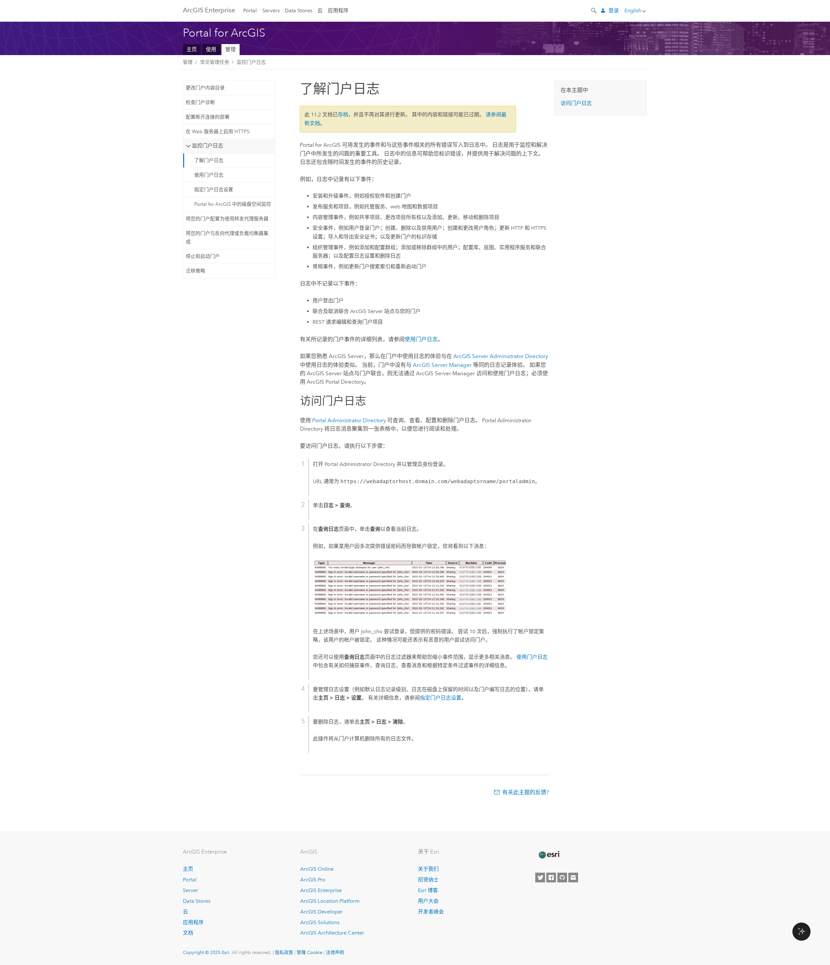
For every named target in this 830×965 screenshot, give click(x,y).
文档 (188, 933)
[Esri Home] (549, 855)
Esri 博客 (428, 890)
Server (190, 890)
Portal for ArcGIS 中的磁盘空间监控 (232, 204)
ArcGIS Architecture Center (332, 933)
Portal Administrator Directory (349, 420)
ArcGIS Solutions (319, 922)
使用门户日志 (208, 175)
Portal (250, 10)
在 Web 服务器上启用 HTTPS (217, 131)
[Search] (594, 10)
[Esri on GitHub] (562, 877)
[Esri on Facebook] (551, 877)
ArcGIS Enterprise (209, 10)
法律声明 (335, 952)
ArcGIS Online (317, 869)
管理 (230, 49)
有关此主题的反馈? (525, 792)
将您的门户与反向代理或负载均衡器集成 (227, 237)
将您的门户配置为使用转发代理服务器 (227, 219)
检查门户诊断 (200, 102)
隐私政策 (284, 952)
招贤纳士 (428, 880)
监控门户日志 (251, 62)
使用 (211, 49)
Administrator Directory (500, 356)
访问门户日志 (576, 103)
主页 (191, 49)
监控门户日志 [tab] (207, 146)
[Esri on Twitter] (540, 877)
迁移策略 (195, 271)
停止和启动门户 (203, 256)
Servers (271, 10)
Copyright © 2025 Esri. (207, 952)
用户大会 (428, 901)
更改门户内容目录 (205, 88)
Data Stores (298, 10)
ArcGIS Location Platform (330, 901)
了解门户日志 (208, 160)
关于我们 (428, 869)
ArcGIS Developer (321, 912)
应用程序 (338, 10)
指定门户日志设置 (213, 189)
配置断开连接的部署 (208, 117)
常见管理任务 (214, 62)
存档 (343, 114)
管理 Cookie (309, 952)
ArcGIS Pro (313, 880)
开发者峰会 (431, 912)
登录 (614, 10)
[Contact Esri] (573, 877)
